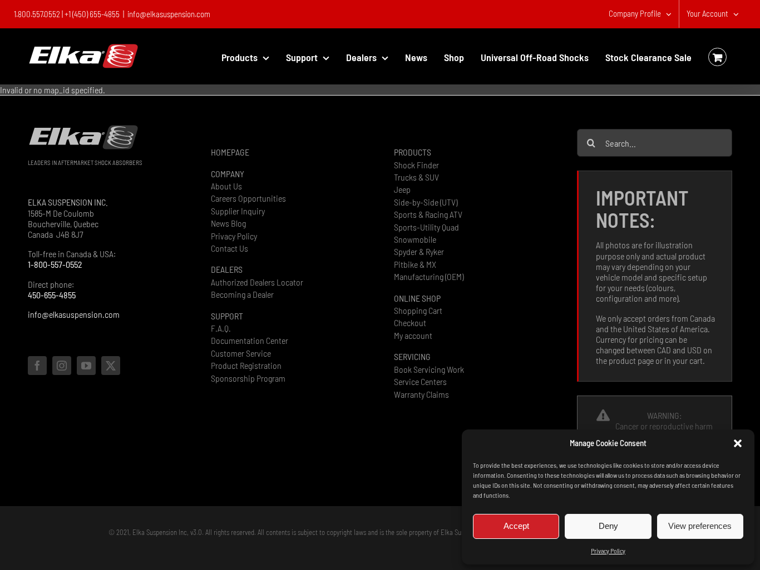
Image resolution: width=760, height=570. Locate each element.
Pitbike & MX (415, 264)
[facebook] (37, 365)
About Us (226, 186)
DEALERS (227, 269)
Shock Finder (416, 164)
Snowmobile (415, 239)
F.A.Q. (221, 328)
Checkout (410, 322)
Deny (608, 526)
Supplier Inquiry (238, 211)
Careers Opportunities (248, 198)
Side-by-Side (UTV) (425, 202)
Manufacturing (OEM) (428, 276)
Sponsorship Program (248, 378)
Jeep (402, 189)
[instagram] (61, 365)
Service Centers (420, 381)
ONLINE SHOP (417, 298)
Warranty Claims (421, 394)
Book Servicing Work (429, 369)
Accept (516, 526)
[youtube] (86, 365)
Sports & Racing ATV (428, 214)
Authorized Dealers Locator (257, 282)
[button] (737, 443)
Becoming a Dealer (242, 294)
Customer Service (241, 353)
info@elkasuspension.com (168, 14)
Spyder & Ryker (419, 251)
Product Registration (246, 365)
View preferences (700, 526)
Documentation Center (249, 340)
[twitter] (110, 365)
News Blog (228, 223)
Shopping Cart (418, 310)
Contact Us (229, 248)
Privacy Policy (608, 550)
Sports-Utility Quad (426, 227)
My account (413, 335)
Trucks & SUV (416, 177)
